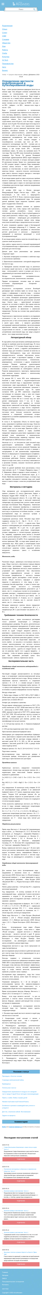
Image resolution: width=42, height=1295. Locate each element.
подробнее (21, 1159)
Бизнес (5, 70)
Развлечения (7, 26)
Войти (4, 1127)
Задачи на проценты (8, 1115)
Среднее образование (16, 74)
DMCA (4, 1278)
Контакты (5, 1284)
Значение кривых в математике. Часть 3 (16, 1191)
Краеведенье (6, 1084)
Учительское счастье (9, 1088)
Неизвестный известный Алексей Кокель (15, 1101)
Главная (5, 1272)
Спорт (4, 33)
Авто (4, 67)
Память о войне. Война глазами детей (14, 1098)
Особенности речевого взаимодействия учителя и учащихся (18, 1107)
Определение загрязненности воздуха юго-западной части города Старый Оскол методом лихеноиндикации (20, 1093)
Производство (8, 64)
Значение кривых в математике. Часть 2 (16, 1210)
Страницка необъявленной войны (13, 1080)
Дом (3, 46)
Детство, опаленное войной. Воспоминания (16, 1112)
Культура (5, 57)
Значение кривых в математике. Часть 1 (16, 1232)
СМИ (4, 36)
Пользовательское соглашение (13, 1281)
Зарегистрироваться (15, 1127)
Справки (5, 39)
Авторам (5, 1275)
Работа (5, 50)
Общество (6, 43)
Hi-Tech (5, 60)
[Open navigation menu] (3, 4)
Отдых (4, 29)
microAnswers (17, 1292)
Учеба (4, 53)
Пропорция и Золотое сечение (12, 1076)
